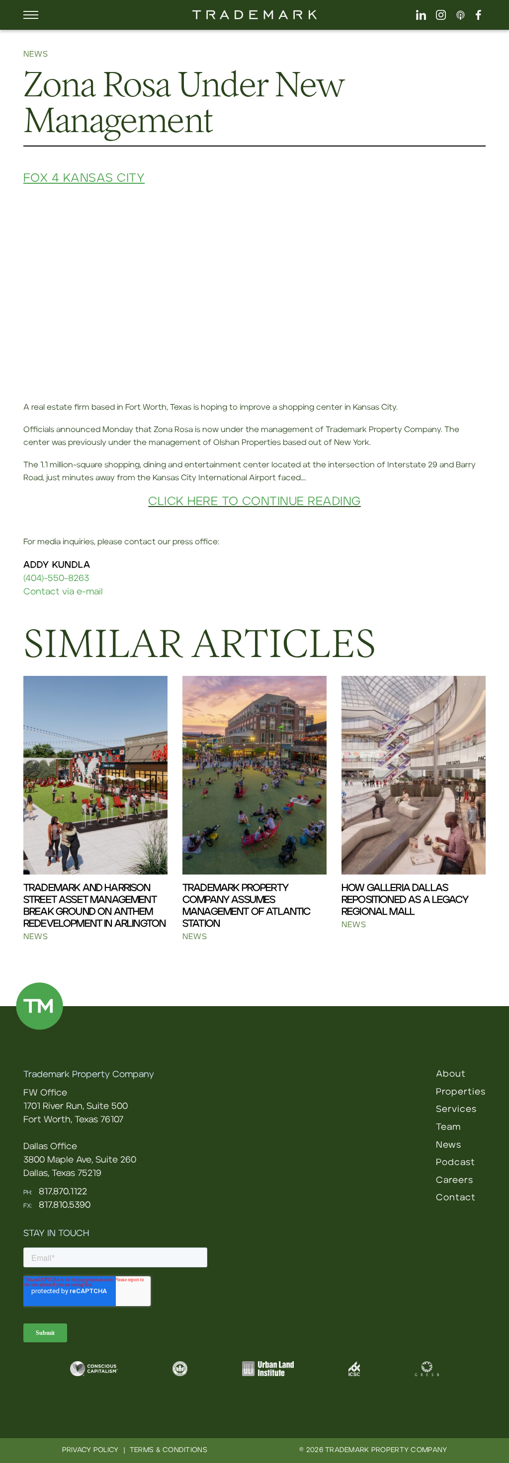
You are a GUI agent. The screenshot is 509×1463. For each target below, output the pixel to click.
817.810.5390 (64, 1205)
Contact (456, 1197)
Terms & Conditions (168, 1450)
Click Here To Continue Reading (254, 502)
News (448, 1145)
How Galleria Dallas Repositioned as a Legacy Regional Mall (404, 900)
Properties (461, 1092)
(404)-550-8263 (56, 578)
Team (448, 1127)
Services (456, 1109)
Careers (454, 1180)
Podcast (455, 1162)
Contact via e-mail (63, 591)
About (451, 1074)
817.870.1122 (63, 1191)
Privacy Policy (90, 1450)
